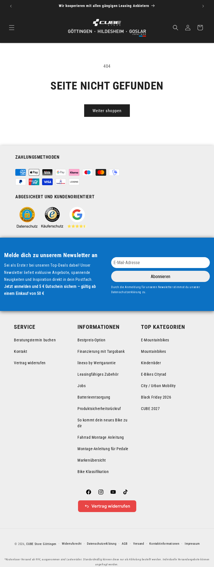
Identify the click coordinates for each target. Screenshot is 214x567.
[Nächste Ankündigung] (203, 6)
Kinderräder (151, 363)
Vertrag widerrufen (30, 363)
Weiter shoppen (107, 110)
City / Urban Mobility (158, 385)
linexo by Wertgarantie (96, 363)
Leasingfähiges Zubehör (97, 374)
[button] (12, 27)
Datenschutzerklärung (101, 544)
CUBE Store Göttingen (41, 544)
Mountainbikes (153, 351)
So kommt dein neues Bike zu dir (102, 423)
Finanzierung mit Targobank (101, 351)
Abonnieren (160, 276)
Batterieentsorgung (93, 397)
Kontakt (20, 351)
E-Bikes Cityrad (153, 374)
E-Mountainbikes (155, 340)
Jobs (81, 385)
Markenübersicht (91, 460)
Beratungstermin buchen (35, 340)
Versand (138, 544)
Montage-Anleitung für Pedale (102, 449)
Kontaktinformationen (164, 544)
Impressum (192, 544)
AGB (125, 544)
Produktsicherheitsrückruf (99, 408)
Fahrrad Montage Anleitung (100, 437)
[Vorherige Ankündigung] (11, 6)
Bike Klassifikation (93, 471)
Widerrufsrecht (72, 544)
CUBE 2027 (150, 408)
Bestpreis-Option (91, 340)
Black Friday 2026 (156, 397)
